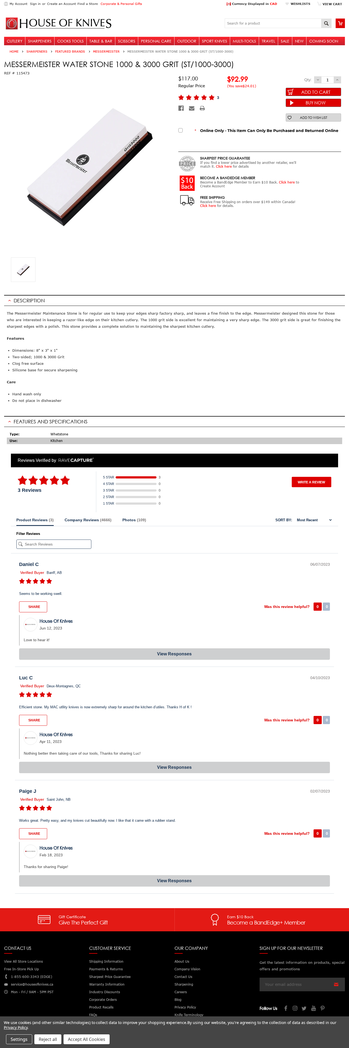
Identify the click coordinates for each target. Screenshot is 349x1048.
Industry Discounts (104, 992)
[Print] (202, 108)
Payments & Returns (106, 969)
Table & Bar (100, 41)
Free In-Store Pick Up (21, 969)
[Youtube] (314, 1008)
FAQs (93, 1015)
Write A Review (311, 482)
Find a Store (87, 3)
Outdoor (186, 41)
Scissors (126, 41)
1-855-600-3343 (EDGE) (31, 977)
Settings (19, 1039)
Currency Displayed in (254, 3)
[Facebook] (181, 108)
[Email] (191, 108)
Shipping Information (106, 961)
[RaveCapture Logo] (74, 460)
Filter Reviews (28, 534)
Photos (134, 520)
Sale (285, 41)
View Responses (174, 654)
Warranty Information (107, 984)
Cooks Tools (70, 41)
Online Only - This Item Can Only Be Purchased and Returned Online (266, 130)
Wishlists (300, 3)
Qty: (307, 79)
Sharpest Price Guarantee (110, 977)
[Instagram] (295, 1008)
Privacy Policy (16, 1027)
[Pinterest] (323, 1008)
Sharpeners (40, 41)
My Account (18, 3)
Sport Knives (214, 41)
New (299, 41)
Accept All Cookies (86, 1039)
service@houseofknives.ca (32, 984)
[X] (304, 1008)
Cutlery (14, 41)
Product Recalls (101, 1007)
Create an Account (61, 3)
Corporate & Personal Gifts (121, 3)
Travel (268, 41)
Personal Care (156, 41)
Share (34, 607)
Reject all (48, 1039)
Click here (224, 166)
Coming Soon (323, 41)
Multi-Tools (244, 41)
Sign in (35, 3)
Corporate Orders (103, 1000)
